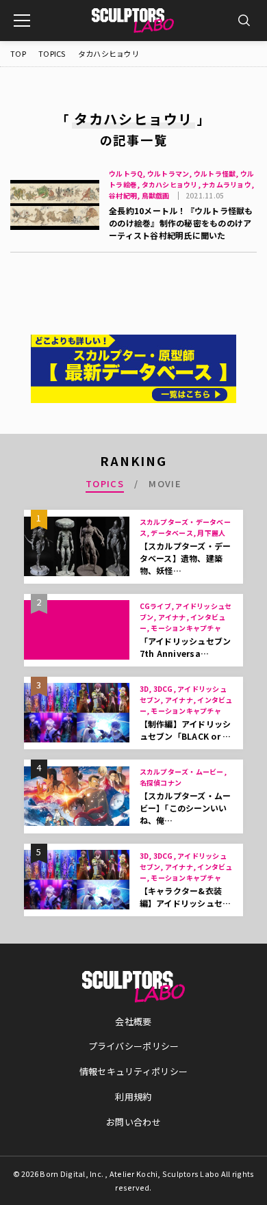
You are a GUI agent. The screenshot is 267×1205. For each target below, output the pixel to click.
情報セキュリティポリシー (133, 1071)
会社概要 (133, 1021)
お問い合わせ (133, 1121)
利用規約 (133, 1096)
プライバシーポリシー (133, 1045)
